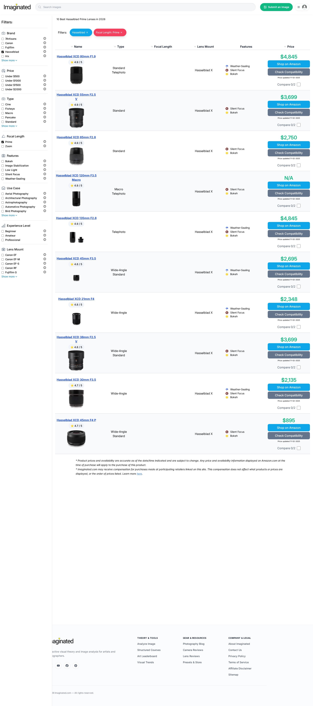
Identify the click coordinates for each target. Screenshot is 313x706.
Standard (10, 122)
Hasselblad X (204, 70)
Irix (7, 56)
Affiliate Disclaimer (239, 668)
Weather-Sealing (15, 178)
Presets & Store (192, 662)
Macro (9, 113)
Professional (12, 240)
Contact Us (235, 649)
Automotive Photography (20, 206)
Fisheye (10, 108)
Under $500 (12, 76)
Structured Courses (149, 649)
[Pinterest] (75, 665)
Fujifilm (9, 47)
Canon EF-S (12, 263)
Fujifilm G (11, 272)
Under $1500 (13, 85)
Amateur (10, 235)
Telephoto (119, 72)
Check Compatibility (289, 72)
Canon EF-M (12, 259)
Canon (9, 43)
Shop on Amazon (289, 64)
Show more (8, 60)
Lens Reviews (191, 656)
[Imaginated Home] (60, 641)
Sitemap (233, 674)
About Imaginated (239, 643)
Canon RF (11, 268)
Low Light (11, 170)
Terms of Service (238, 662)
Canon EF (10, 255)
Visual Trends (145, 662)
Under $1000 (13, 80)
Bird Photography (15, 211)
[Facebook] (67, 665)
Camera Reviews (193, 649)
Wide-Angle (119, 270)
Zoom (8, 146)
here (139, 473)
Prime (8, 142)
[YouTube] (58, 665)
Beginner (10, 231)
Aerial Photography (16, 193)
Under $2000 (13, 89)
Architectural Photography (21, 198)
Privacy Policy (237, 656)
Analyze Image (146, 643)
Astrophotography (16, 202)
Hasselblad (12, 52)
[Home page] (17, 7)
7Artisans (10, 39)
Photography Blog (194, 643)
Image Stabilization (17, 165)
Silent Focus (12, 174)
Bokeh (9, 161)
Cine (8, 104)
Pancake (10, 117)
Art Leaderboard (147, 656)
